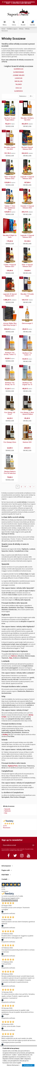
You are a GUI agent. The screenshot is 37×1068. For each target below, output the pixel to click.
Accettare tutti (28, 1065)
